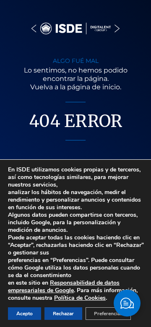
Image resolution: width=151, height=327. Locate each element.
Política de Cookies (80, 298)
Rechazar (63, 313)
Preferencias (108, 313)
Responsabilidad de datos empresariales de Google (64, 286)
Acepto (24, 313)
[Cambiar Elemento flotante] (127, 303)
